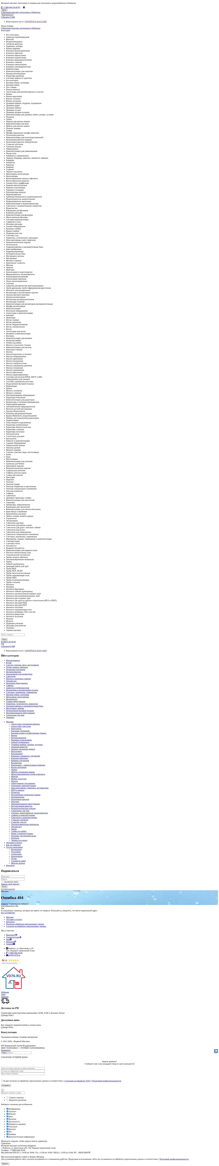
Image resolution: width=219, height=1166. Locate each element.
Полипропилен (17, 797)
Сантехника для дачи (20, 811)
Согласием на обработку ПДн (77, 1081)
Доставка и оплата (14, 919)
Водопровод (16, 849)
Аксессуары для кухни (21, 726)
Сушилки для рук (18, 822)
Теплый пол (16, 827)
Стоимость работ (18, 861)
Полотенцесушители (20, 799)
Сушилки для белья (19, 820)
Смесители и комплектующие (24, 817)
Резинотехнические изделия (23, 808)
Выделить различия (17, 1100)
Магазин (10, 917)
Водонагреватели (18, 738)
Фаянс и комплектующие (22, 833)
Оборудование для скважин (23, 783)
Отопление (16, 852)
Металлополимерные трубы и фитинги (28, 774)
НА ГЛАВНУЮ (8, 913)
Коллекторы (16, 763)
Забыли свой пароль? (10, 884)
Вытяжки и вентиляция (21, 740)
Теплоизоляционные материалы (25, 824)
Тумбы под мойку (19, 831)
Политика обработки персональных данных (25, 924)
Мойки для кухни (18, 779)
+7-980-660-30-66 (10, 7)
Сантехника (16, 854)
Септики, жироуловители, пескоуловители (29, 813)
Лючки (14, 770)
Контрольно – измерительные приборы (28, 765)
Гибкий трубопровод (20, 742)
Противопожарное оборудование (25, 804)
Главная (4, 904)
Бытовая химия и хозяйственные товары (28, 733)
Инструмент (16, 751)
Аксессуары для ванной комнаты (25, 724)
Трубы (14, 859)
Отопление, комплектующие (23, 786)
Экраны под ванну (19, 840)
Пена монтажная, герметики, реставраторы (30, 788)
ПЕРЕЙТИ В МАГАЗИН (36, 22)
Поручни (15, 802)
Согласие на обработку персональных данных (26, 926)
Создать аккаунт (8, 889)
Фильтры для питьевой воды (23, 836)
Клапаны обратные (19, 758)
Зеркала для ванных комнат (23, 749)
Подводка (15, 792)
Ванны (14, 735)
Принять (5, 1164)
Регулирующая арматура (21, 806)
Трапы (14, 829)
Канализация (16, 754)
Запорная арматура (19, 747)
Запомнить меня (11, 882)
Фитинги (15, 838)
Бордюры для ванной (20, 731)
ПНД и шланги (17, 790)
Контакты (10, 922)
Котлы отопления (18, 767)
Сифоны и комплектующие (23, 815)
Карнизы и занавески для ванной (25, 756)
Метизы (14, 776)
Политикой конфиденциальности (106, 1081)
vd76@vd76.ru (14, 955)
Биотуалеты (16, 729)
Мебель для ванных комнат (23, 772)
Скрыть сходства (16, 1097)
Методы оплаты (18, 863)
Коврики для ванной (20, 760)
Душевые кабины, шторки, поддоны (27, 744)
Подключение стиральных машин (25, 795)
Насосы (14, 781)
